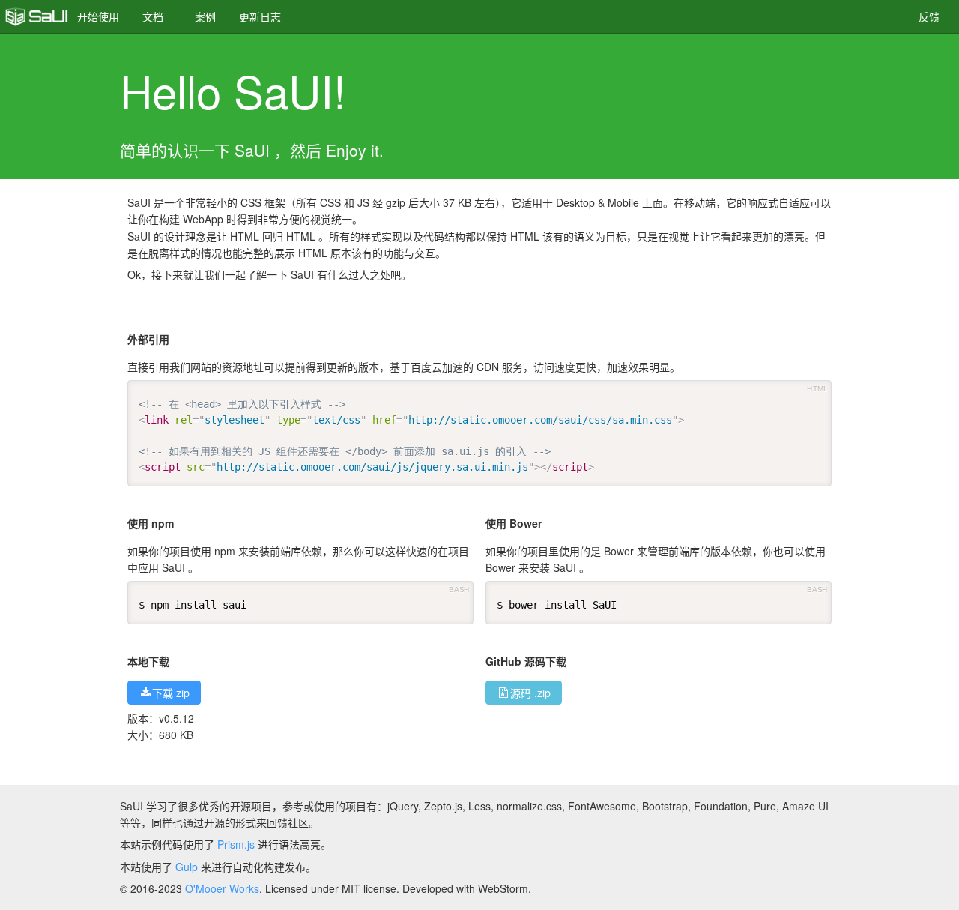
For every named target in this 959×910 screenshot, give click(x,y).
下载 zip (171, 692)
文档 (152, 16)
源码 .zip (530, 692)
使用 (98, 16)
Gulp (186, 866)
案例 (205, 16)
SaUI (37, 16)
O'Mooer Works (222, 888)
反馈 (929, 16)
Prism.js (236, 844)
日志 (260, 16)
